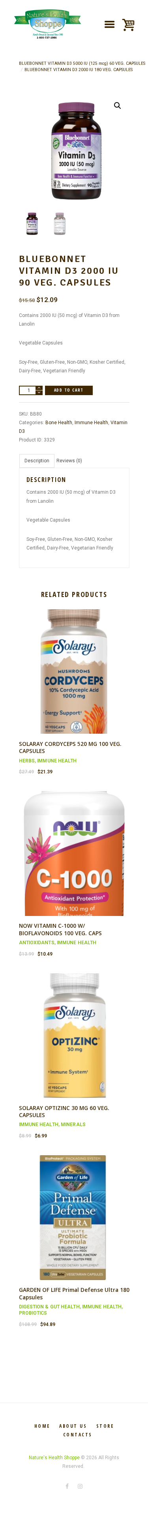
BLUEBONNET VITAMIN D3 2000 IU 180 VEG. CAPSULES (78, 69)
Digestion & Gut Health (49, 1307)
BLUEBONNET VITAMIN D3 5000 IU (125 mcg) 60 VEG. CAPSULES (82, 63)
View (74, 664)
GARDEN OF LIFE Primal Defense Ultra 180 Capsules (74, 1293)
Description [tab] (36, 460)
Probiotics (33, 1313)
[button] (118, 106)
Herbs (27, 761)
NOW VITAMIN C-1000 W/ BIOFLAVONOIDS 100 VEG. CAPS (60, 929)
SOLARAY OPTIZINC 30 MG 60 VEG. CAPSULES (64, 1111)
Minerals (73, 1124)
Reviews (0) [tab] (69, 460)
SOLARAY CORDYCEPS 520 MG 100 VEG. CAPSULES (70, 747)
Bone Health (58, 422)
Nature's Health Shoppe (54, 1457)
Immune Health (91, 422)
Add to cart (69, 390)
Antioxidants (36, 942)
